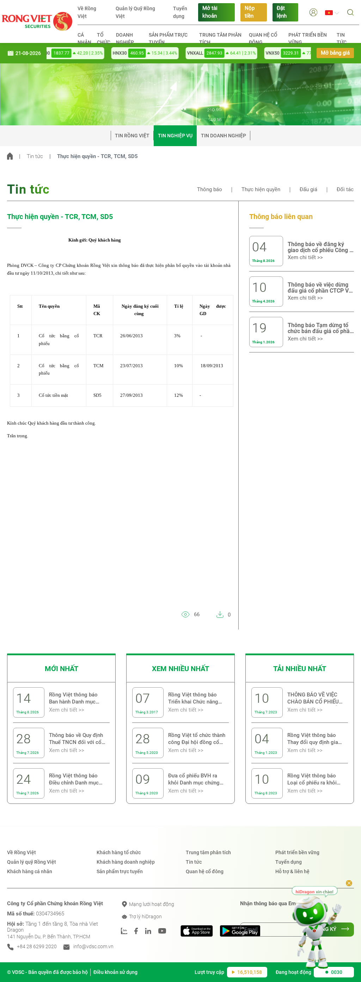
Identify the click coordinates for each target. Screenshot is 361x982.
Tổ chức (103, 38)
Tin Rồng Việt (132, 135)
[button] (313, 12)
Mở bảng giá (335, 53)
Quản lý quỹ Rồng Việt (31, 862)
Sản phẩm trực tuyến (168, 38)
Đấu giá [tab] (308, 190)
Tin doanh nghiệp (223, 135)
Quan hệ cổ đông (263, 38)
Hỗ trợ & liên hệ (292, 871)
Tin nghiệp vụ (175, 135)
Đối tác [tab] (345, 190)
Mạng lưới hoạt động (151, 904)
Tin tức (342, 38)
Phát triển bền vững (307, 38)
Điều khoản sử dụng (115, 972)
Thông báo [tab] (209, 190)
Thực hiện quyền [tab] (260, 190)
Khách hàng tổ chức (119, 852)
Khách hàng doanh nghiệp (126, 862)
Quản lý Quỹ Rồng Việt (135, 12)
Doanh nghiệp (125, 38)
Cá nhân (84, 38)
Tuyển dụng (180, 12)
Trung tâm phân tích (220, 38)
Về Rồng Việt (87, 12)
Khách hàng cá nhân (29, 871)
